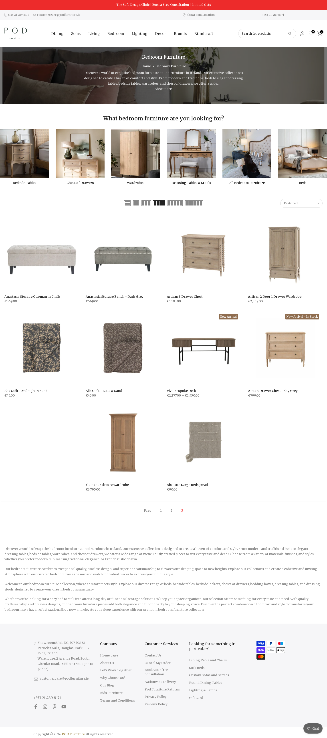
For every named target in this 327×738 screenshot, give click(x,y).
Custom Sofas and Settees (209, 675)
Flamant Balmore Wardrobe (107, 485)
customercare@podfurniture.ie (64, 678)
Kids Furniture (111, 693)
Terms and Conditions (117, 700)
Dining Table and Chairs (208, 660)
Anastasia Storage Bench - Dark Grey (114, 297)
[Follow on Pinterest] (54, 707)
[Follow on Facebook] (35, 707)
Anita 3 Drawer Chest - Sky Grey (273, 391)
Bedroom (115, 33)
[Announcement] (163, 4)
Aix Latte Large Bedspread (187, 485)
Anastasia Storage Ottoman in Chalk (32, 297)
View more (163, 89)
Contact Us (153, 655)
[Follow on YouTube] (63, 707)
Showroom (46, 643)
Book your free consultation (156, 672)
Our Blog (107, 685)
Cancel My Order (158, 663)
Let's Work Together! (116, 670)
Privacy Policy (156, 697)
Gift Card (196, 698)
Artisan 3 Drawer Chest (184, 297)
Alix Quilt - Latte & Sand (104, 391)
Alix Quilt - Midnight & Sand (26, 391)
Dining (57, 33)
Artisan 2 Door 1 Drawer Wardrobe (274, 297)
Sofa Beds (196, 668)
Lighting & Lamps (203, 690)
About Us (107, 663)
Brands (180, 33)
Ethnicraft (203, 33)
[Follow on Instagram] (45, 707)
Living (94, 33)
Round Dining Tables (205, 683)
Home (146, 66)
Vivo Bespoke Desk (181, 391)
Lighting (139, 33)
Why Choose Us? (112, 678)
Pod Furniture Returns (162, 689)
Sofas (76, 33)
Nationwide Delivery (160, 682)
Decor (160, 33)
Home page (109, 655)
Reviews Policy (156, 704)
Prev (147, 511)
